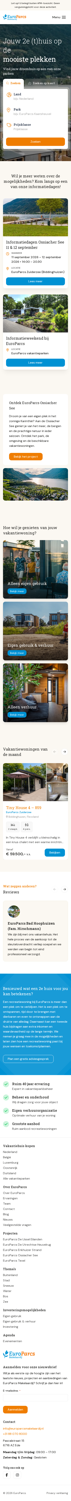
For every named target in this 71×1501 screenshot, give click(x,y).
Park (17, 109)
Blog (6, 1214)
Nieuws (8, 1220)
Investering (10, 1327)
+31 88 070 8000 (15, 1434)
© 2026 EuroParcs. (15, 1493)
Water (7, 1291)
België (7, 1157)
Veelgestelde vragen (17, 1225)
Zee (5, 1302)
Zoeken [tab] (15, 83)
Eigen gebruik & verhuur (19, 1321)
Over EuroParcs (14, 1193)
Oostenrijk (10, 1168)
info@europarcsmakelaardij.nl (23, 1429)
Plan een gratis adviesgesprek (28, 1059)
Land (17, 94)
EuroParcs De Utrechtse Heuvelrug (27, 1245)
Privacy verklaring (57, 1493)
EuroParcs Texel (14, 1261)
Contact (9, 1209)
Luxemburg (10, 1163)
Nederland (10, 1152)
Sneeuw (8, 1286)
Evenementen (12, 1341)
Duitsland (9, 1173)
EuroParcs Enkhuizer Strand (22, 1250)
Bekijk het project (26, 457)
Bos (5, 1296)
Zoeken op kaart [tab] (44, 83)
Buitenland (10, 1275)
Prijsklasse (22, 125)
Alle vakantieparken (16, 1179)
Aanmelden (15, 1410)
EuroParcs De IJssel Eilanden (22, 1239)
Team (7, 1204)
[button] (54, 751)
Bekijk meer (17, 591)
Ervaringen (10, 1198)
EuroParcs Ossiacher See (20, 1255)
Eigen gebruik (12, 1316)
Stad (6, 1280)
